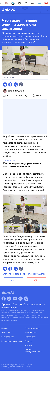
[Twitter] (9, 299)
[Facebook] (4, 299)
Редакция (28, 341)
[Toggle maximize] (44, 198)
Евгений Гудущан (16, 91)
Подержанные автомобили (12, 341)
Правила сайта (30, 337)
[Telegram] (20, 299)
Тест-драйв (6, 333)
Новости (5, 328)
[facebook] (10, 84)
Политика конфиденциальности (33, 351)
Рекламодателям (31, 333)
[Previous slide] (6, 210)
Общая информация (32, 328)
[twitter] (16, 84)
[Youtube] (15, 299)
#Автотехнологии (12, 274)
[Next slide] (44, 210)
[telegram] (5, 84)
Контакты (28, 346)
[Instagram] (26, 299)
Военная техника (8, 337)
